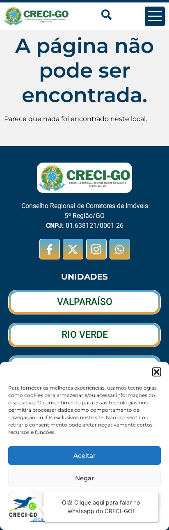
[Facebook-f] (49, 249)
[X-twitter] (73, 249)
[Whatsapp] (120, 249)
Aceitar (84, 455)
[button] (157, 372)
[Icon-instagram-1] (96, 249)
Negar (84, 478)
